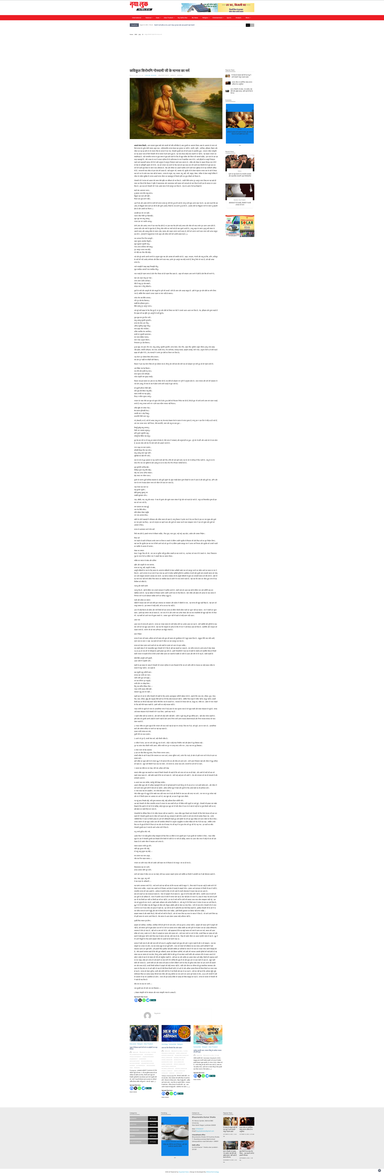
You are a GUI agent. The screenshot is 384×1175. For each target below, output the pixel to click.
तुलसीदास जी (173, 75)
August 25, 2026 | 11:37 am (148, 1052)
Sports (229, 18)
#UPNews (132, 1065)
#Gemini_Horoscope (179, 1057)
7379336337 (199, 1129)
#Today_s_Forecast (167, 1070)
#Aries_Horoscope (181, 1053)
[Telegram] (148, 1000)
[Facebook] (136, 1000)
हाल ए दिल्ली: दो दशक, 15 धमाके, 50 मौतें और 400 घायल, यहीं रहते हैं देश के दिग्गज (242, 91)
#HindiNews (142, 1059)
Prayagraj (137, 1067)
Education (133, 1044)
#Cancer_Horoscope (167, 1055)
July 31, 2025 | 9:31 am (137, 75)
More (247, 18)
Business (236, 200)
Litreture (147, 75)
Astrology (165, 1044)
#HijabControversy (148, 1056)
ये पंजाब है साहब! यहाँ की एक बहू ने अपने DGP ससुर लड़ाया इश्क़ (241, 76)
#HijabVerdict (134, 1059)
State (157, 18)
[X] (140, 1000)
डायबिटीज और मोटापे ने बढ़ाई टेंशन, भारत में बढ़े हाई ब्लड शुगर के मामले (239, 133)
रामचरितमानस (179, 75)
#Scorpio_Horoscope (168, 1068)
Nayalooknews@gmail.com (205, 1131)
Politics (239, 171)
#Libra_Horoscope (167, 1064)
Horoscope (179, 1073)
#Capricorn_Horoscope (182, 1055)
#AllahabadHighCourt (136, 1054)
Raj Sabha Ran (182, 18)
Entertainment (217, 18)
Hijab (131, 1067)
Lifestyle (241, 129)
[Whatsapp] (144, 1000)
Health (237, 129)
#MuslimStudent (135, 1061)
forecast (171, 1073)
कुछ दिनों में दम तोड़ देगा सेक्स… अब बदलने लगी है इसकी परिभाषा (247, 1153)
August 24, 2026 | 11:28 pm (180, 1051)
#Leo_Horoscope (179, 1062)
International (136, 18)
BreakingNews (151, 1065)
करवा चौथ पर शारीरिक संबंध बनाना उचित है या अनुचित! (242, 83)
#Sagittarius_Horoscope (169, 1066)
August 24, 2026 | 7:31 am (212, 1055)
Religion (205, 18)
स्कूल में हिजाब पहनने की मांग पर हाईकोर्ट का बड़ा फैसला (143, 1048)
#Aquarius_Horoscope (168, 1053)
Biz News (195, 18)
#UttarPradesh (140, 1065)
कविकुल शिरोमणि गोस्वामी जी (163, 75)
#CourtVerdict (149, 1054)
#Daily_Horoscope (167, 1057)
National (148, 18)
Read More (133, 1092)
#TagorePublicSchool (147, 1063)
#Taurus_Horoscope (181, 1068)
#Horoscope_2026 (179, 1060)
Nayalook (157, 1013)
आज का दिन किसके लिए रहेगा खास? (172, 1048)
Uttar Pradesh (168, 18)
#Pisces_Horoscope (179, 1064)
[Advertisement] (192, 52)
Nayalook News (184, 1172)
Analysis (238, 18)
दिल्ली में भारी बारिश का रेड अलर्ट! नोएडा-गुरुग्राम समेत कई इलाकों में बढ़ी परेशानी (174, 25)
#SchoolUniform (135, 1063)
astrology (165, 1073)
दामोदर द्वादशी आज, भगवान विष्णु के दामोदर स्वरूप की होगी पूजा (208, 1051)
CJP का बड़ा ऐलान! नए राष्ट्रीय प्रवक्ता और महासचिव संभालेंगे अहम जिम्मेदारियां (240, 175)
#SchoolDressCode (146, 1061)
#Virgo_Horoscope (179, 1070)
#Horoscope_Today (167, 1062)
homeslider (172, 1044)
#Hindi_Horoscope (167, 1060)
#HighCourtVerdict (135, 1056)
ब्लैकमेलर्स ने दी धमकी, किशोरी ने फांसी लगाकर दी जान (240, 204)
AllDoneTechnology (212, 1172)
